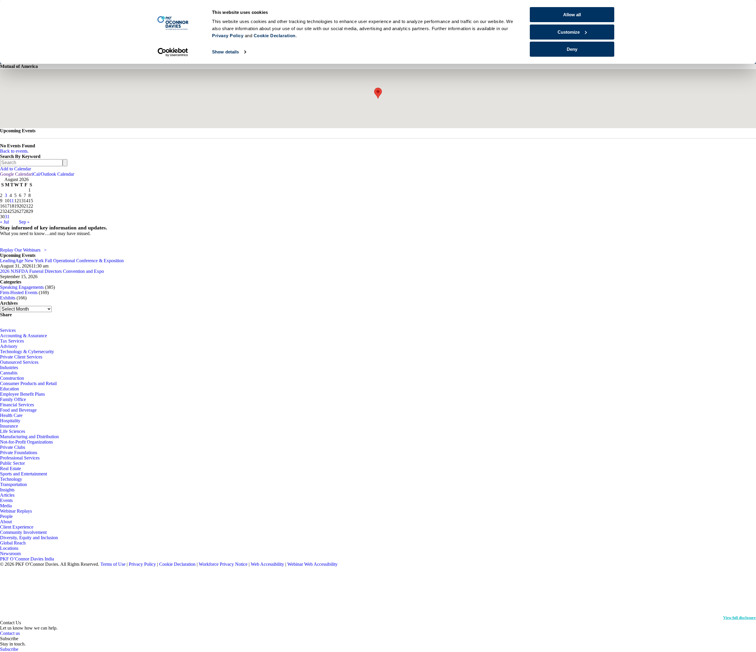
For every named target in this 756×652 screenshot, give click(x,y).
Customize (569, 32)
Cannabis (8, 372)
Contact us (10, 633)
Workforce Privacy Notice (223, 564)
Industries (9, 367)
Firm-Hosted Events (19, 292)
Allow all (572, 14)
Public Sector (12, 463)
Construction (12, 378)
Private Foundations (18, 452)
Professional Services (20, 457)
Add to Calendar (15, 168)
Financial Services (17, 404)
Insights (7, 489)
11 (11, 200)
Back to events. (14, 151)
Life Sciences (12, 431)
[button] (378, 93)
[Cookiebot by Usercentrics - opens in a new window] (173, 52)
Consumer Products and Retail (28, 383)
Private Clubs (12, 447)
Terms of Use (113, 564)
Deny (572, 49)
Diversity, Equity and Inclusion (29, 537)
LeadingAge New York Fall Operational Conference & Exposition (62, 260)
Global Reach (13, 542)
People (6, 516)
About (6, 521)
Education (9, 388)
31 (7, 216)
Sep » (24, 221)
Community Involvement (23, 532)
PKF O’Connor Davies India (27, 558)
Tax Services (12, 340)
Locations (9, 548)
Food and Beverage (18, 410)
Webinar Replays (16, 511)
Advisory (8, 346)
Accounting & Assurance (23, 335)
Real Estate (10, 468)
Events (6, 500)
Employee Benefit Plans (22, 394)
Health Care (11, 415)
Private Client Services (21, 356)
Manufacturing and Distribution (29, 436)
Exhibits (7, 297)
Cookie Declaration (177, 564)
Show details (225, 51)
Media (6, 505)
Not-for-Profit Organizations (26, 441)
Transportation (13, 484)
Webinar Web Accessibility (312, 564)
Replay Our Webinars (23, 249)
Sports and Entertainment (23, 473)
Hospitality (10, 420)
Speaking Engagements (22, 287)
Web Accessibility (267, 564)
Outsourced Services (19, 362)
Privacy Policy (142, 564)
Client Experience (16, 526)
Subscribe (9, 649)
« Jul (4, 221)
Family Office (13, 399)
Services (8, 330)
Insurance (9, 425)
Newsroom (10, 553)
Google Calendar (16, 174)
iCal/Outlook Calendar (53, 174)
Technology (11, 479)
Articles (7, 495)
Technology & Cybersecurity (27, 351)
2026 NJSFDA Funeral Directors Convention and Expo (52, 271)
